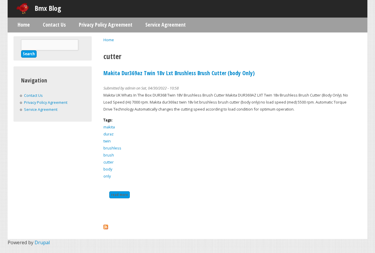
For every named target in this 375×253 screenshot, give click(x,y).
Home (108, 39)
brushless (112, 148)
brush (108, 155)
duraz (108, 134)
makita (109, 127)
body (107, 169)
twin (107, 141)
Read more (120, 194)
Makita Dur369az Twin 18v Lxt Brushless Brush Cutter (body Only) (179, 73)
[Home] (22, 8)
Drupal (42, 242)
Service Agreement (165, 24)
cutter (108, 162)
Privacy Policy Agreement (105, 24)
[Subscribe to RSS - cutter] (105, 227)
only (107, 176)
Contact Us (54, 24)
